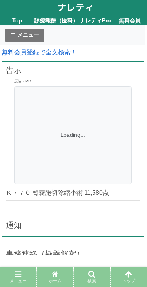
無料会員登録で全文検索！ (39, 52)
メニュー (27, 35)
